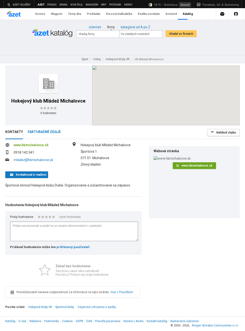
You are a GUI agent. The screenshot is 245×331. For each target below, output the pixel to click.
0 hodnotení (48, 113)
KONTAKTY (14, 132)
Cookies (67, 321)
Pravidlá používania (107, 321)
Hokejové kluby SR (40, 307)
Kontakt (157, 321)
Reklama (35, 321)
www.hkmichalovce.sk (31, 145)
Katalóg (10, 321)
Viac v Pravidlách (121, 292)
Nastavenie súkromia (184, 321)
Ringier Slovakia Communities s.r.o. (215, 325)
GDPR (79, 321)
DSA (89, 321)
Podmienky (51, 321)
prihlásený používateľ (72, 247)
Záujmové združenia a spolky (96, 307)
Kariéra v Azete (133, 321)
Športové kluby (64, 307)
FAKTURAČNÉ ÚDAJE (44, 132)
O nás (22, 321)
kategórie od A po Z (135, 27)
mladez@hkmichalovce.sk (33, 160)
